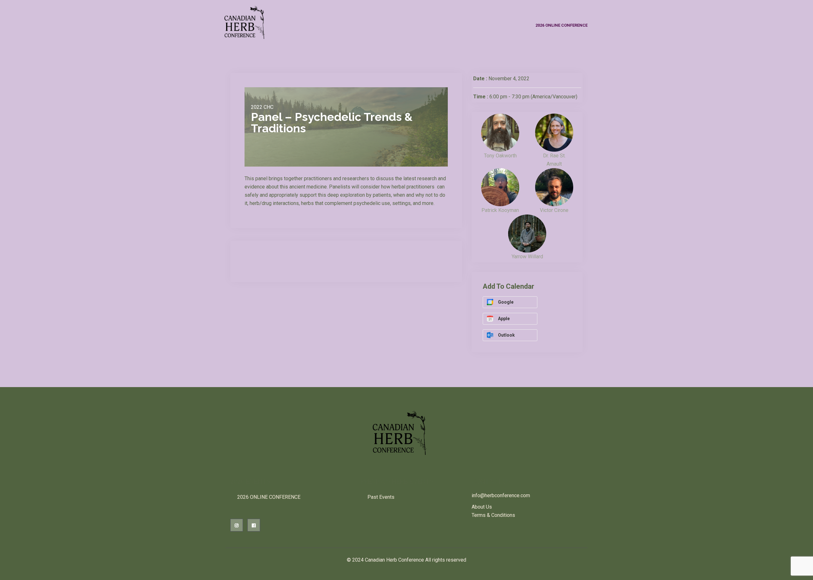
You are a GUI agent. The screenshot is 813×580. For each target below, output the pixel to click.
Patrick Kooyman (500, 210)
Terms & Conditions (493, 515)
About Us (482, 507)
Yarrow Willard (527, 257)
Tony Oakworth (500, 156)
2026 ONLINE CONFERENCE (561, 25)
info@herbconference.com (501, 495)
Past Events (380, 497)
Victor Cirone (554, 210)
